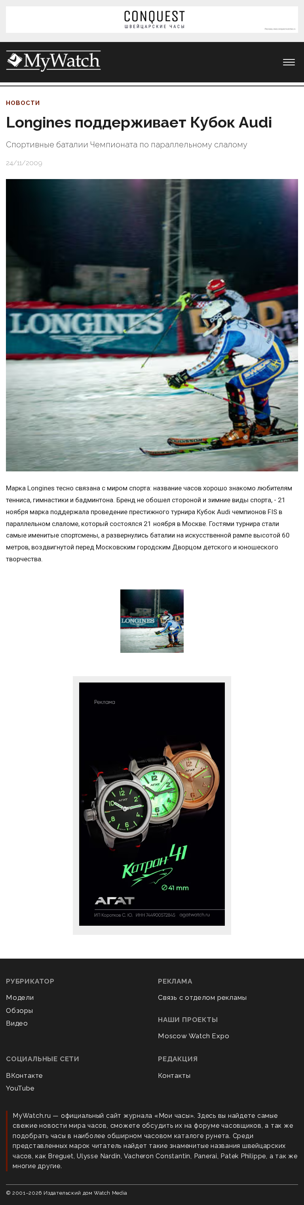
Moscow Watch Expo (194, 1036)
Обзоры (19, 1010)
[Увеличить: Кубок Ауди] (152, 621)
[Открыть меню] (289, 62)
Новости (23, 103)
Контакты (174, 1075)
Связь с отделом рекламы (202, 997)
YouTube (20, 1088)
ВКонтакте (24, 1075)
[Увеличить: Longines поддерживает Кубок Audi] (152, 325)
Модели (20, 997)
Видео (17, 1023)
